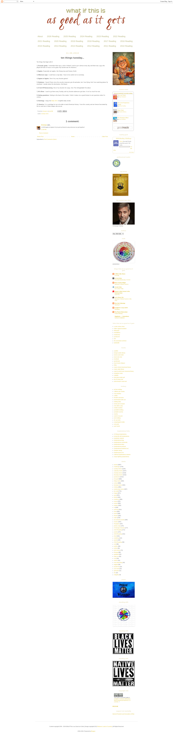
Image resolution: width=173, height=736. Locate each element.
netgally (116, 375)
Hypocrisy (117, 294)
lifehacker (116, 330)
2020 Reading (60, 41)
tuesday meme (44, 113)
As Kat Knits (118, 278)
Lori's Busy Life (119, 297)
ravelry (116, 414)
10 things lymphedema (120, 434)
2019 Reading (77, 41)
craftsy (116, 395)
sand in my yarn (118, 416)
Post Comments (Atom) (50, 139)
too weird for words (119, 519)
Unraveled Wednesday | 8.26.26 (122, 279)
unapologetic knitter (119, 422)
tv (114, 507)
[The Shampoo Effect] (115, 121)
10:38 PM (43, 129)
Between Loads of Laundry (104, 726)
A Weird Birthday (119, 313)
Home (72, 136)
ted (115, 338)
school (116, 483)
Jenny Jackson (122, 119)
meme (115, 503)
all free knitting (118, 389)
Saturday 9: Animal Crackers (122, 284)
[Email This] (58, 111)
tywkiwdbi (116, 343)
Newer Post (40, 136)
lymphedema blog (119, 440)
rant (115, 544)
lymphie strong (118, 450)
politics (116, 546)
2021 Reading (44, 41)
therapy (116, 552)
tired (115, 536)
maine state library (119, 369)
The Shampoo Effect (122, 117)
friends (116, 515)
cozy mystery (117, 393)
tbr (114, 572)
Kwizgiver (45, 111)
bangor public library (119, 353)
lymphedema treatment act (121, 448)
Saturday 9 (117, 304)
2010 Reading (126, 46)
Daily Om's (54, 100)
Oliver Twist (120, 110)
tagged (116, 564)
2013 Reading (77, 46)
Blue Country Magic (120, 282)
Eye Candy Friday (119, 288)
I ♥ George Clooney (119, 528)
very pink (116, 424)
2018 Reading (93, 41)
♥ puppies (116, 523)
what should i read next (120, 381)
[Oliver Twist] (115, 114)
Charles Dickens (122, 111)
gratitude (116, 554)
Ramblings (117, 309)
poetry (115, 532)
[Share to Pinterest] (66, 111)
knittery (116, 505)
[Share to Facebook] (64, 111)
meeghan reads (118, 373)
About (40, 36)
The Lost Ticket (121, 95)
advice (116, 560)
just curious (117, 550)
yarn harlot (117, 426)
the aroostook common (120, 341)
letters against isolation (120, 328)
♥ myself (116, 479)
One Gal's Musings (120, 303)
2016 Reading (126, 41)
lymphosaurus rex (119, 452)
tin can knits (117, 420)
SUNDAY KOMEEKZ (120, 318)
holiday (116, 487)
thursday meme (118, 475)
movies (116, 521)
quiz (115, 495)
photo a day (117, 526)
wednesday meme (119, 489)
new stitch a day (118, 405)
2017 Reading (110, 41)
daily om (116, 556)
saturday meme (118, 470)
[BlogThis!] (60, 111)
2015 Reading (44, 46)
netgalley (116, 574)
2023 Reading (103, 36)
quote (115, 540)
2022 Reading (119, 36)
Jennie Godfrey (122, 105)
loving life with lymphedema (121, 436)
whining (116, 509)
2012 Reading (93, 46)
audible (116, 351)
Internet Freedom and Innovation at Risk (123, 714)
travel (115, 513)
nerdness (116, 499)
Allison (121, 141)
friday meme (117, 481)
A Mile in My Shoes (120, 274)
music (115, 501)
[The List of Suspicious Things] (115, 106)
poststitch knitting (118, 410)
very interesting (118, 562)
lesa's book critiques (119, 363)
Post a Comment (43, 133)
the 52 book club (118, 379)
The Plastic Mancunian (121, 312)
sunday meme (118, 468)
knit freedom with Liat (120, 399)
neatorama (117, 334)
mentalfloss (117, 332)
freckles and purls (119, 397)
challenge (116, 466)
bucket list (116, 566)
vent (115, 558)
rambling (116, 538)
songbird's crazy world (121, 307)
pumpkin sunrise (118, 412)
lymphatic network (119, 438)
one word (116, 568)
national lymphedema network (122, 454)
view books (131, 152)
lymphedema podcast (120, 446)
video (115, 517)
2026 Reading (53, 36)
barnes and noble (119, 355)
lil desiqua (44, 125)
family (115, 497)
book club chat (118, 357)
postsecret (117, 336)
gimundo (116, 570)
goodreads (117, 361)
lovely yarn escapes (119, 403)
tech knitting (117, 418)
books (115, 464)
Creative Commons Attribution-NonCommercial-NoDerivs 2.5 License (122, 700)
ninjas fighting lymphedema (121, 456)
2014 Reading (60, 46)
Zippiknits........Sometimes (122, 316)
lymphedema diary (119, 444)
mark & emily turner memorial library (124, 371)
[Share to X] (62, 111)
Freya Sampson (122, 96)
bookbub (116, 359)
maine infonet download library (122, 367)
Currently (117, 275)
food (115, 511)
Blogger (93, 731)
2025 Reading (69, 36)
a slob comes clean (119, 326)
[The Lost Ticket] (115, 99)
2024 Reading (86, 36)
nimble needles (118, 407)
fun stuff (116, 491)
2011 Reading (110, 46)
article (115, 548)
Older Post (105, 136)
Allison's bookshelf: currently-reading (123, 93)
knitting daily (117, 401)
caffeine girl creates (119, 391)
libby (115, 365)
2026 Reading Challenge (123, 138)
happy (115, 493)
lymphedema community (120, 442)
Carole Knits (118, 287)
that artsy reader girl (119, 377)
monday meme (118, 473)
